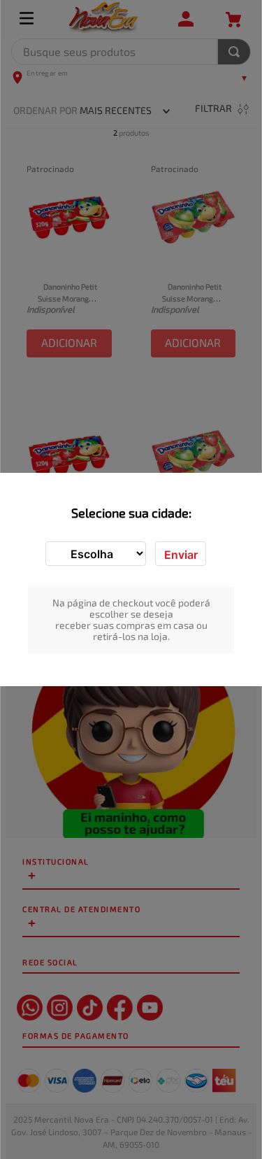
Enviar (181, 555)
